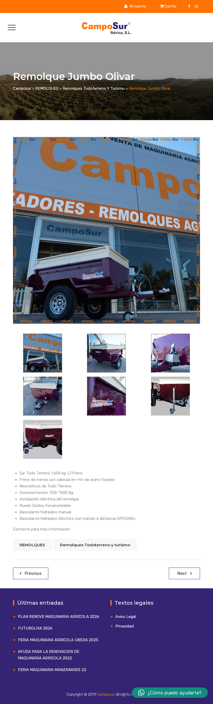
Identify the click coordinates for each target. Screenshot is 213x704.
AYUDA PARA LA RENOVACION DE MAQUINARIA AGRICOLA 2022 (48, 654)
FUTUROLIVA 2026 (35, 628)
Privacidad (124, 626)
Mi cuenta (138, 6)
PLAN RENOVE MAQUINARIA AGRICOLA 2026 (58, 616)
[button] (170, 692)
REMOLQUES (32, 544)
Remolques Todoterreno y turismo (95, 544)
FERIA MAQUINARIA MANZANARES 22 (52, 669)
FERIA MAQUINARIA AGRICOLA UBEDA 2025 (58, 640)
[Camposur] (106, 27)
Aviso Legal (125, 616)
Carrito (170, 6)
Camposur (105, 694)
